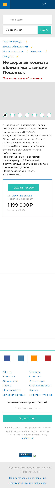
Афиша (7, 372)
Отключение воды (40, 385)
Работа (7, 385)
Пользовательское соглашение (27, 478)
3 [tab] (20, 115)
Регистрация (37, 381)
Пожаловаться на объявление (22, 78)
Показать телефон (23, 187)
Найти (44, 29)
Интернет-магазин (14, 394)
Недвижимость (12, 390)
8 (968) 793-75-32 (29, 472)
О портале (35, 376)
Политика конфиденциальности (27, 483)
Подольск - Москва (40, 394)
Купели (33, 390)
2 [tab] (12, 115)
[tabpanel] (27, 101)
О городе (35, 372)
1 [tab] (5, 115)
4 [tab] (27, 115)
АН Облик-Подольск (20, 195)
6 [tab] (42, 115)
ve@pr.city (27, 438)
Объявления (10, 381)
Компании (9, 376)
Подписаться (27, 418)
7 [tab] (49, 115)
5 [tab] (34, 115)
